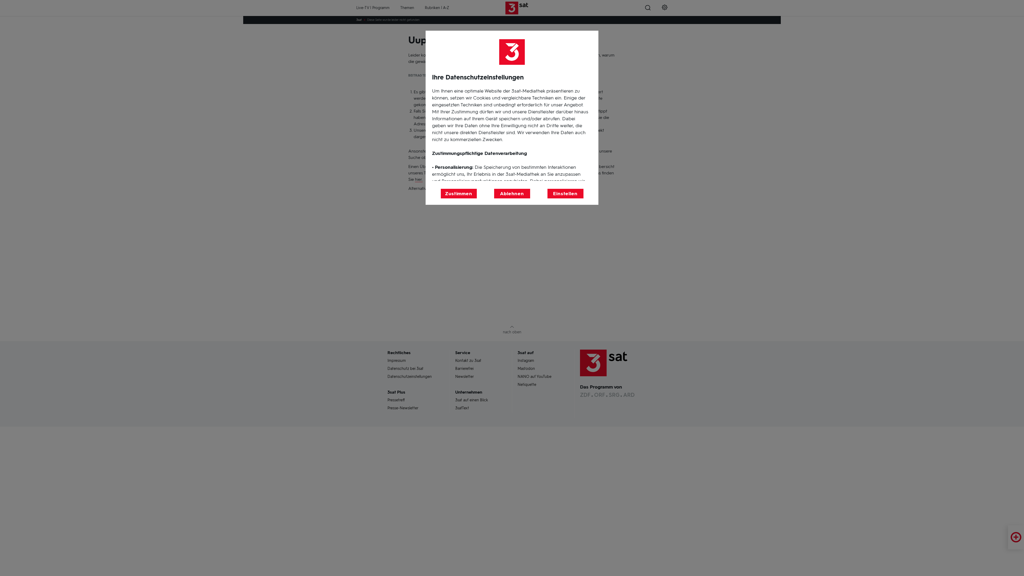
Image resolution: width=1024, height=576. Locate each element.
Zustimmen (458, 194)
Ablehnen (512, 194)
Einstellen (565, 194)
